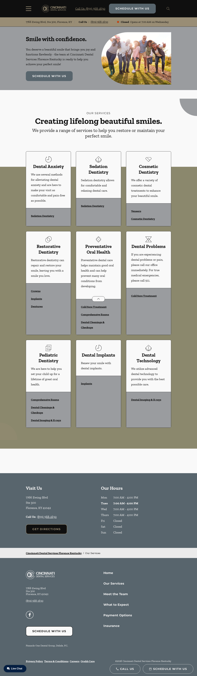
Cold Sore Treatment (94, 307)
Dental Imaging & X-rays (46, 420)
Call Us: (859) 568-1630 (90, 8)
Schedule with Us (132, 8)
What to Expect (116, 604)
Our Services (113, 583)
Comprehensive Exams (95, 314)
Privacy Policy (34, 661)
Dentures (37, 306)
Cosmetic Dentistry (143, 218)
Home (108, 573)
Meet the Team (115, 594)
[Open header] (29, 8)
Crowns (35, 291)
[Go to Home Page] (54, 8)
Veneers (136, 211)
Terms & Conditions (56, 661)
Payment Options (117, 615)
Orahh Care (88, 661)
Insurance (111, 626)
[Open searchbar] (168, 8)
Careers (74, 661)
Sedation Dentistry (42, 216)
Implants (36, 298)
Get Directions (46, 529)
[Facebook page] (30, 615)
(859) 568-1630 (99, 22)
